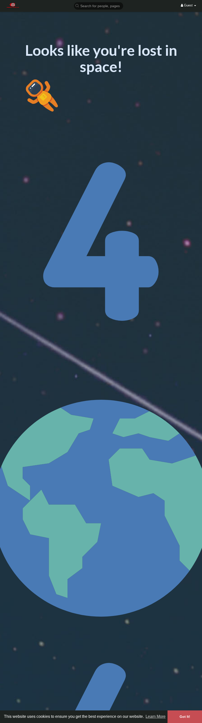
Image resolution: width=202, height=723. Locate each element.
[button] (98, 5)
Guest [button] (188, 5)
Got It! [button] (185, 717)
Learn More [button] (156, 716)
